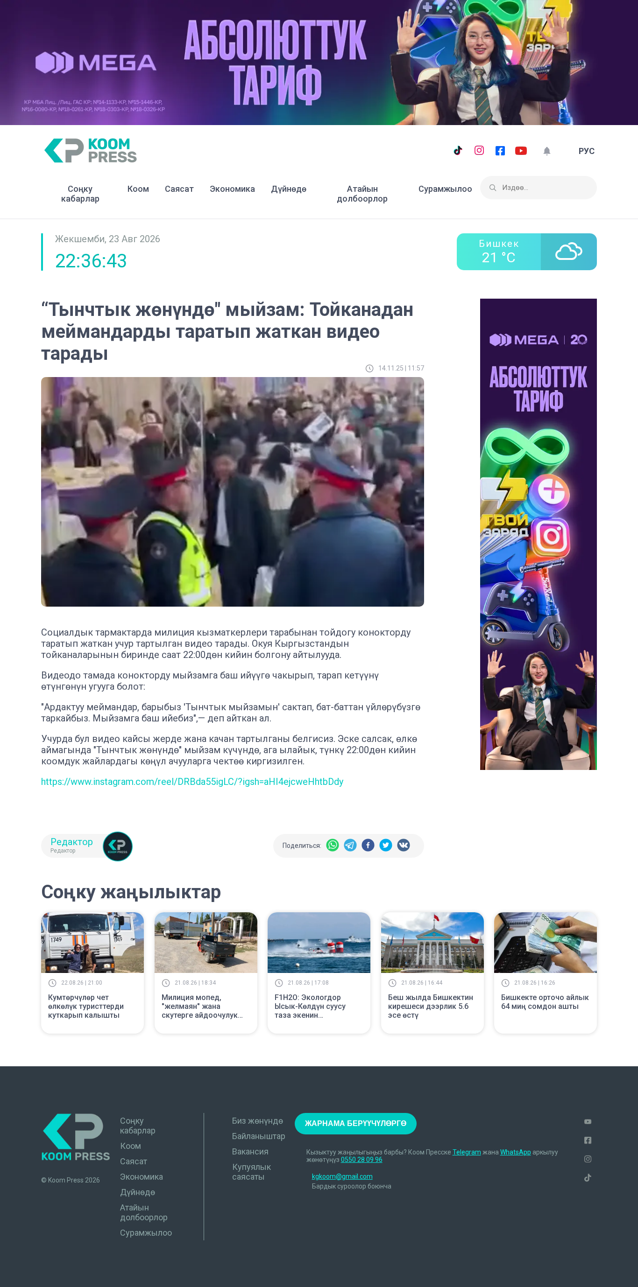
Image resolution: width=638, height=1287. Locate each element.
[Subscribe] (546, 150)
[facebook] (368, 846)
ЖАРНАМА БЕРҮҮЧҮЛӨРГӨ (355, 1123)
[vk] (403, 846)
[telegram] (350, 846)
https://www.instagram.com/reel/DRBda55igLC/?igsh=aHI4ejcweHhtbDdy (192, 781)
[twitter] (385, 846)
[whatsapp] (332, 846)
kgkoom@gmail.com (342, 1176)
